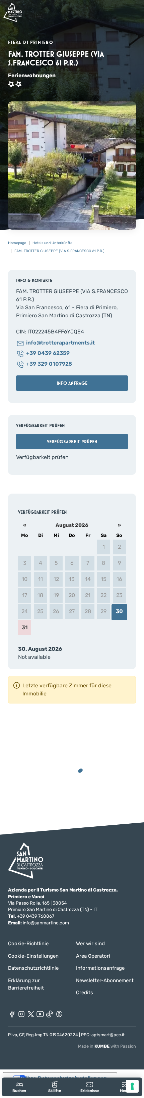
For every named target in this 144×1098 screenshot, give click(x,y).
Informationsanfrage (100, 968)
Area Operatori (93, 956)
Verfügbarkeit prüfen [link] (72, 441)
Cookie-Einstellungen (33, 956)
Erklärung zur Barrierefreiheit (26, 984)
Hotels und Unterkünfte (52, 243)
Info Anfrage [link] (72, 383)
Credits (84, 993)
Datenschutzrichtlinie (33, 968)
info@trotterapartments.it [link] (60, 343)
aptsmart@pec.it (108, 1034)
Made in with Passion (107, 1046)
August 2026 (72, 525)
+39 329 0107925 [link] (49, 364)
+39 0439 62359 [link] (48, 353)
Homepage (17, 243)
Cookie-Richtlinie (28, 944)
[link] (19, 1086)
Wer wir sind (90, 944)
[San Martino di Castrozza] (12, 12)
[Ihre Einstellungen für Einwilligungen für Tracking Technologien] (132, 1086)
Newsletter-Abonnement (105, 980)
